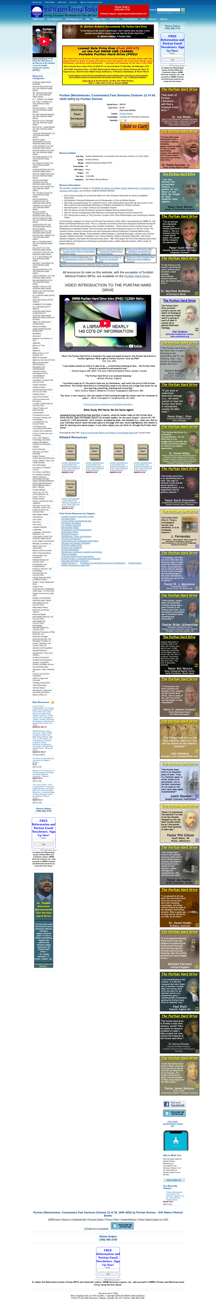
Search (153, 10)
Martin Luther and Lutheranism (39, 547)
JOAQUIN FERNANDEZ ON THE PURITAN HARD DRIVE (44, 135)
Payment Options (96, 1219)
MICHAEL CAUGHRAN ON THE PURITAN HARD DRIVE (43, 265)
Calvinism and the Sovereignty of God (40, 372)
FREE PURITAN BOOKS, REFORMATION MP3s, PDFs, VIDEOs (42, 485)
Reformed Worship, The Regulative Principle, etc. (42, 640)
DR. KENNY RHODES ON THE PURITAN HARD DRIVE (43, 165)
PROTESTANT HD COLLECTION (40, 574)
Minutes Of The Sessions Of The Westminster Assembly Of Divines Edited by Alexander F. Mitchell (43, 773)
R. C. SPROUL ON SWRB (43, 99)
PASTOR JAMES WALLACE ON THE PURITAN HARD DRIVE (43, 176)
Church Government (40, 397)
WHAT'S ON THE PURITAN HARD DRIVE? (43, 292)
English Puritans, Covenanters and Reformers (44, 457)
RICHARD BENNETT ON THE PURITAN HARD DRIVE (42, 159)
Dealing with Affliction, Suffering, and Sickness (42, 443)
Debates (36, 447)
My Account (37, 2)
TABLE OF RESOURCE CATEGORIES (42, 323)
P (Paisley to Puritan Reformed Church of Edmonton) (102, 563)
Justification (37, 530)
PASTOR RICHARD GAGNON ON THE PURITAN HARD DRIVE (42, 182)
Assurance (37, 336)
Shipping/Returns (129, 1219)
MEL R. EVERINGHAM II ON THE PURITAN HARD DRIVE (42, 243)
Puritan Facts (38, 586)
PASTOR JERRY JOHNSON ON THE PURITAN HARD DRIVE (42, 214)
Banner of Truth (39, 345)
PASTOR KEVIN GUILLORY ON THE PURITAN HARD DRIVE (43, 152)
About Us (66, 1219)
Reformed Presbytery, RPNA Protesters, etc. (44, 633)
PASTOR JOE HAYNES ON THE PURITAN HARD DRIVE (43, 188)
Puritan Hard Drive (137, 276)
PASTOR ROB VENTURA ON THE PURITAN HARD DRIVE (42, 88)
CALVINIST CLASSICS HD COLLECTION (43, 381)
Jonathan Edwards (40, 527)
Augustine (36, 343)
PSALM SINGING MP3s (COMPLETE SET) (42, 579)
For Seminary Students (41, 474)
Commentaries (38, 412)
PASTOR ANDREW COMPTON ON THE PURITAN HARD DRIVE (42, 201)
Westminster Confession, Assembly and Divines (42, 691)
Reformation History (40, 607)
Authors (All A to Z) (40, 695)
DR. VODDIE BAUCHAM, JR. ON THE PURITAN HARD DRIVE (42, 95)
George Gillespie (39, 490)
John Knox (37, 522)
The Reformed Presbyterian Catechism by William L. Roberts (43, 760)
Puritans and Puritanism (42, 598)
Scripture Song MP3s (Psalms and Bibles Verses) (43, 663)
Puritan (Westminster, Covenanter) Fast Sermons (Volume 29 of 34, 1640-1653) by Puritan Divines (143, 467)
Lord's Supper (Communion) (43, 541)
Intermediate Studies (40, 514)
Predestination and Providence (40, 556)
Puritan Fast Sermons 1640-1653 (75, 565)
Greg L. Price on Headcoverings (39, 498)
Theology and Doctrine (41, 683)
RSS (166, 1219)
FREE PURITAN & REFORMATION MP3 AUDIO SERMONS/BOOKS (43, 479)
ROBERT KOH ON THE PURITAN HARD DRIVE (42, 287)
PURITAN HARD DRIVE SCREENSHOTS (42, 312)
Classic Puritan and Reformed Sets (40, 409)
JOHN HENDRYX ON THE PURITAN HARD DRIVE (43, 147)
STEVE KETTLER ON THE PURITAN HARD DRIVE (43, 253)
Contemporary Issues (41, 415)
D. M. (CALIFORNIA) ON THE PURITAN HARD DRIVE (42, 259)
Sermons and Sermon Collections (75, 543)
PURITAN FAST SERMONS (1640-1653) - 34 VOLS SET (43, 590)
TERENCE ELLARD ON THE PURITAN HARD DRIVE (42, 207)
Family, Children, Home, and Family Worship (43, 461)
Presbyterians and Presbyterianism (40, 565)
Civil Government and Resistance (41, 400)
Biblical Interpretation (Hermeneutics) (40, 363)
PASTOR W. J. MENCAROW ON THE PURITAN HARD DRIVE (44, 129)
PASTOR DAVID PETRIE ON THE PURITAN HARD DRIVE (42, 220)
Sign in (82, 2)
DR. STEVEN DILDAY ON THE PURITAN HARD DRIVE (42, 195)
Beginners (36, 350)
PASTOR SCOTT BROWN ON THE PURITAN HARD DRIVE (43, 123)
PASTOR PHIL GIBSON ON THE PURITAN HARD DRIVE (43, 237)
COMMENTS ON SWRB (42, 304)
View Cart (73, 2)
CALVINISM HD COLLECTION (39, 377)
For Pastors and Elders (41, 472)
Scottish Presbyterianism (42, 660)
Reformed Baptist (39, 614)
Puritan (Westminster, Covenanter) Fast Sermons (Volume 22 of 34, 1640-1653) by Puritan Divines (95, 467)
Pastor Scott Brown (40, 58)
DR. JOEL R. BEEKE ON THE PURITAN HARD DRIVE (42, 104)
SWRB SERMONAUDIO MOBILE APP (42, 330)
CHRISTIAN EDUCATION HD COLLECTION (42, 391)
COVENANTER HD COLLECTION (40, 423)
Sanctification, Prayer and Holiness (76, 536)
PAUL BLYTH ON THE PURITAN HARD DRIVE (42, 249)
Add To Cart (37, 766)
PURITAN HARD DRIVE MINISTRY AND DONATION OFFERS (43, 317)
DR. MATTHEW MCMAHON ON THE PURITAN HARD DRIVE (43, 116)
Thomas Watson (39, 688)
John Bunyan (38, 517)
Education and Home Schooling (75, 561)
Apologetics (37, 333)
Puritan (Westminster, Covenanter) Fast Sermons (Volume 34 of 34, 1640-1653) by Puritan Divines (71, 502)
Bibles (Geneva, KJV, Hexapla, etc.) (41, 354)
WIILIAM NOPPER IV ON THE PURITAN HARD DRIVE (42, 271)
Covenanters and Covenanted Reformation (42, 427)
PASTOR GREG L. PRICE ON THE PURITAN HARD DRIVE (43, 110)
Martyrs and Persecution (42, 550)
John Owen (37, 524)
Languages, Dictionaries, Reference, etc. (42, 533)
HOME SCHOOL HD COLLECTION (41, 511)
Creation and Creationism (42, 431)
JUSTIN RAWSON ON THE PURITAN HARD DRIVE (43, 170)
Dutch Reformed (39, 449)
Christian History (39, 394)
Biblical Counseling (40, 357)
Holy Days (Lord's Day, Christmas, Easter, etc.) (42, 506)
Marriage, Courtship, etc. (42, 543)
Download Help (79, 1219)
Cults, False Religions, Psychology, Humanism (42, 439)
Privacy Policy (112, 1219)
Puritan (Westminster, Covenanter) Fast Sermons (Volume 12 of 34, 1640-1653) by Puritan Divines (175, 1196)
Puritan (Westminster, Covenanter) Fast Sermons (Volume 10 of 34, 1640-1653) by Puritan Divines (71, 467)
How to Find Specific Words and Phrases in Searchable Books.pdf (109, 433)
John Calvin (37, 519)
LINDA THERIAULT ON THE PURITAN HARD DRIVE (44, 277)
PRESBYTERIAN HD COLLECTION (41, 561)
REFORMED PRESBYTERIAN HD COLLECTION (41, 627)
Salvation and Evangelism (42, 648)
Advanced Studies (39, 326)
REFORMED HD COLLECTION (39, 622)
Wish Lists (62, 2)
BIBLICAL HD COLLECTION (44, 360)
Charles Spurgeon (39, 385)
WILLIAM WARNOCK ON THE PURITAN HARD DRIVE (42, 282)
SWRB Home (54, 1219)
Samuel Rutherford (40, 650)
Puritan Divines (126, 113)
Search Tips (180, 13)
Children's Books (39, 387)
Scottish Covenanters (41, 657)
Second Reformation (40, 667)
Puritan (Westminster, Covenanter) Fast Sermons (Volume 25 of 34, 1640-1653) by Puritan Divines (119, 467)
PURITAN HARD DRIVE (42, 600)
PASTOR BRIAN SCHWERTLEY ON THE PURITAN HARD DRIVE (42, 231)
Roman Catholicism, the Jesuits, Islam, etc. (42, 644)
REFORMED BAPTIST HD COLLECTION (43, 618)
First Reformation (39, 465)
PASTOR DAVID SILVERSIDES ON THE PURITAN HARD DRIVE (42, 142)
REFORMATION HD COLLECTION (40, 604)
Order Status (50, 2)
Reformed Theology (40, 636)
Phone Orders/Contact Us (150, 1219)
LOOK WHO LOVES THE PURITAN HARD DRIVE (42, 537)
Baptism (36, 348)
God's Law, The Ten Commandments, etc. (41, 493)
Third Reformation (39, 685)
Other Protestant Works (42, 553)
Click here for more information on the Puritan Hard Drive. (108, 404)
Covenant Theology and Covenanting (42, 418)
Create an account (95, 2)
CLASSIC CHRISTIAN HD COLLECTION (43, 405)
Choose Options (39, 754)
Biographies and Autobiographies (39, 368)
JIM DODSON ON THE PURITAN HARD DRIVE (42, 225)
